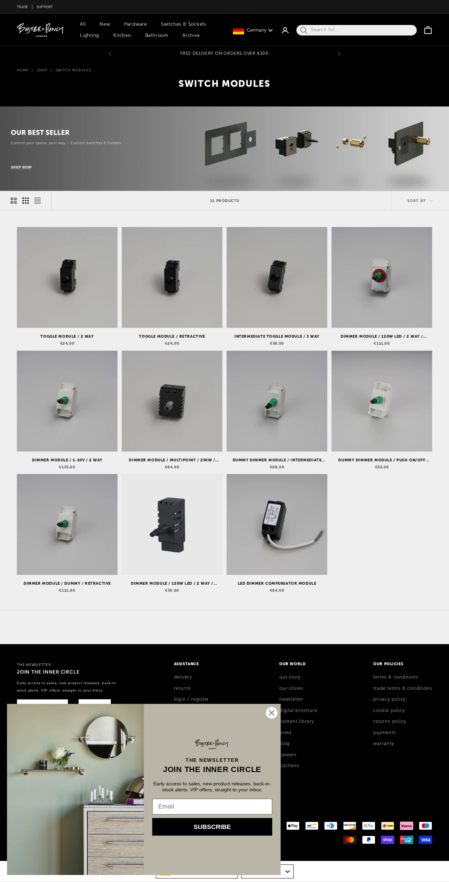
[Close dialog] (272, 713)
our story (290, 677)
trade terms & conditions (402, 688)
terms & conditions (395, 677)
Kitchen (122, 35)
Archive (191, 35)
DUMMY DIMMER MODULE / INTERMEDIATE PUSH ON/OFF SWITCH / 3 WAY (277, 460)
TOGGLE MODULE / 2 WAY (67, 336)
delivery (183, 677)
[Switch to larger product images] (14, 200)
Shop (42, 70)
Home (23, 70)
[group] (224, 148)
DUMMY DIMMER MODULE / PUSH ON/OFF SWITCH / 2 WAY (381, 460)
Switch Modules (73, 70)
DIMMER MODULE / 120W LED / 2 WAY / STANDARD (172, 583)
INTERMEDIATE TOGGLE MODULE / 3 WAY (277, 336)
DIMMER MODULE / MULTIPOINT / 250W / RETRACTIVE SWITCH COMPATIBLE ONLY (172, 460)
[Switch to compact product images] (37, 200)
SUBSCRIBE (212, 826)
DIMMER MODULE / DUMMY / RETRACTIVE (67, 583)
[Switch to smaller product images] (25, 200)
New (105, 24)
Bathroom (156, 35)
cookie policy (388, 710)
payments (384, 732)
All (83, 24)
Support (45, 7)
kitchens (289, 765)
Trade (22, 7)
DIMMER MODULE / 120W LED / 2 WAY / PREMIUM (382, 336)
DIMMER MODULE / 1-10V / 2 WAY (67, 460)
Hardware (135, 24)
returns (182, 688)
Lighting (89, 35)
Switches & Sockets (183, 24)
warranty (383, 743)
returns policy (389, 721)
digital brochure (298, 710)
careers (287, 754)
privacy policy (389, 699)
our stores (291, 688)
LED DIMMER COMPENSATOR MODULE (277, 583)
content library (296, 721)
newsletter (291, 699)
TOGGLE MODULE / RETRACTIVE (172, 336)
